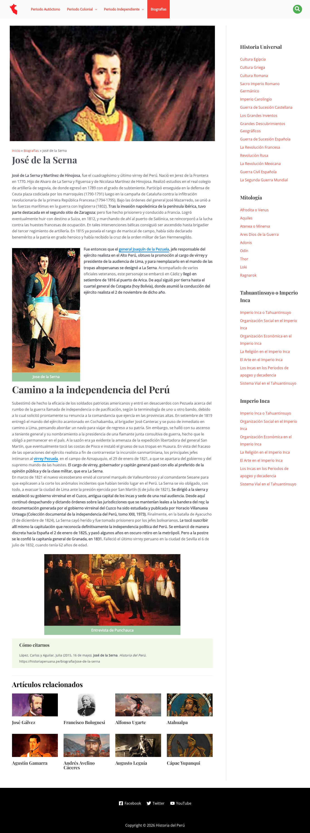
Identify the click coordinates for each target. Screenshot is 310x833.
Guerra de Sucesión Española (265, 139)
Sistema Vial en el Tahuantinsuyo (268, 383)
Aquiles (246, 218)
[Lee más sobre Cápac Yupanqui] (190, 744)
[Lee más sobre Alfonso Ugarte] (138, 704)
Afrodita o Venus (254, 209)
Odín (244, 250)
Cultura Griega (252, 67)
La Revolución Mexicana (260, 163)
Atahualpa (177, 722)
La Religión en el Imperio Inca (265, 351)
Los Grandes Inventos (258, 115)
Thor (244, 258)
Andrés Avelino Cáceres (79, 765)
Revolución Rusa (254, 155)
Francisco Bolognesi (84, 722)
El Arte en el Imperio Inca (261, 359)
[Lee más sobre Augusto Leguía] (138, 744)
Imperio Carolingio (256, 99)
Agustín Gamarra (29, 763)
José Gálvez (23, 722)
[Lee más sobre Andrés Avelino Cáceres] (86, 744)
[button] (82, 9)
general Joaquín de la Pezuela (144, 249)
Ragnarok (248, 275)
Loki (243, 267)
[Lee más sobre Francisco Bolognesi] (86, 704)
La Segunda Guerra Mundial (264, 179)
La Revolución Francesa (260, 147)
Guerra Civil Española (258, 171)
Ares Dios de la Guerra (259, 234)
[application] (95, 9)
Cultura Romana (254, 75)
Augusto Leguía (131, 763)
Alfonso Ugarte (130, 722)
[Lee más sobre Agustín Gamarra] (35, 744)
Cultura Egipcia (253, 59)
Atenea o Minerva (255, 226)
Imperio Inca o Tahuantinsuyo (265, 312)
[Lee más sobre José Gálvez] (35, 704)
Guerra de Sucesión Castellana (266, 107)
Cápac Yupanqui (183, 763)
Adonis (246, 242)
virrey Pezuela (46, 458)
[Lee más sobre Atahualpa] (190, 704)
